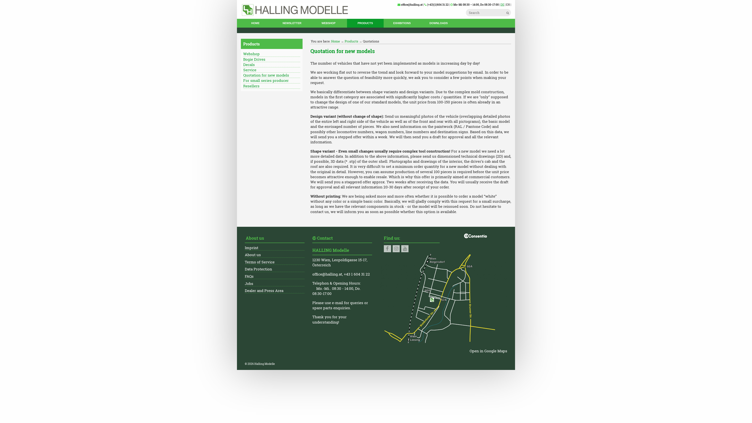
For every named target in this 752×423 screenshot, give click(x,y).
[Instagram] (396, 248)
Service (249, 69)
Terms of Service (260, 261)
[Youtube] (405, 248)
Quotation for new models (266, 75)
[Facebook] (387, 248)
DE (502, 4)
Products (365, 23)
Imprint (251, 247)
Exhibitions (402, 23)
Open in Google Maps (488, 350)
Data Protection (258, 269)
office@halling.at (327, 274)
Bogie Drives (254, 59)
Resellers (251, 85)
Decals (249, 64)
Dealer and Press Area (264, 290)
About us (253, 254)
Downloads (438, 23)
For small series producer (266, 80)
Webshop (328, 23)
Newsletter (292, 23)
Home (255, 23)
